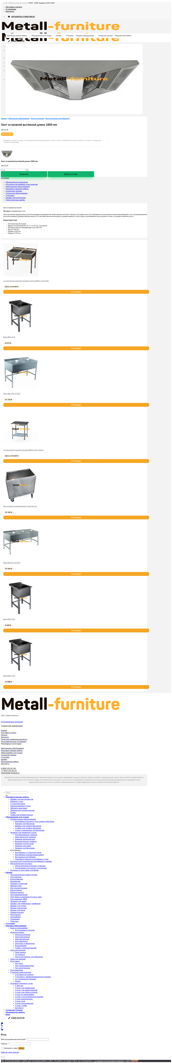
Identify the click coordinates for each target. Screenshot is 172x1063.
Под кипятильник (22, 968)
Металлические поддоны (21, 864)
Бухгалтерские (16, 879)
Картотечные (16, 890)
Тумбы (13, 813)
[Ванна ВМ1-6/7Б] (20, 333)
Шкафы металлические (16, 198)
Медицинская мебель (123, 36)
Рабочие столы (16, 801)
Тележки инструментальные (22, 810)
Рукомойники (21, 946)
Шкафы (59, 36)
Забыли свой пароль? (10, 1052)
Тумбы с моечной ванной (25, 948)
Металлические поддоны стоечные (30, 866)
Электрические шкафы (15, 200)
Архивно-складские (18, 884)
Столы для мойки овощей (26, 990)
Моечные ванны (17, 932)
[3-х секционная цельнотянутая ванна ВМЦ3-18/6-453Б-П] (20, 446)
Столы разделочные (24, 999)
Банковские (15, 881)
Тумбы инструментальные (21, 815)
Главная (4, 118)
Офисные (14, 921)
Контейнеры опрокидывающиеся (29, 855)
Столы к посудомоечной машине (29, 997)
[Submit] (6, 795)
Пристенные (20, 952)
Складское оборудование (16, 193)
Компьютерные (17, 892)
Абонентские (16, 886)
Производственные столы (21, 983)
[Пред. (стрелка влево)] (2, 1059)
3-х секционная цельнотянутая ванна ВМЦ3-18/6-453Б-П (23, 450)
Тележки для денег (23, 846)
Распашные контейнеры (25, 857)
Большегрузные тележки (26, 841)
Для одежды (16, 877)
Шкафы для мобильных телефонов (25, 904)
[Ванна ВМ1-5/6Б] (20, 615)
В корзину (24, 174)
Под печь (19, 963)
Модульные (15, 915)
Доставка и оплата (14, 7)
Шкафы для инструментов (21, 799)
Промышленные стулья (20, 806)
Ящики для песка (17, 910)
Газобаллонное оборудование (23, 819)
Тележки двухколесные (25, 839)
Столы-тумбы (21, 1006)
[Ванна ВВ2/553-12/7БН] (20, 389)
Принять (134, 1061)
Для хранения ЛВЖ (18, 899)
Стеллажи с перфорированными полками (33, 977)
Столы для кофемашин (25, 988)
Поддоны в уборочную (25, 943)
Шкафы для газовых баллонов (28, 826)
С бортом (19, 986)
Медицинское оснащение (17, 182)
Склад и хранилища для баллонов (29, 830)
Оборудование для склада (41, 36)
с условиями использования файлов (108, 1061)
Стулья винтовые (17, 804)
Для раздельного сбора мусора (23, 875)
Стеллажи (69, 36)
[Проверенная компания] (12, 722)
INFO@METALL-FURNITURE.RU (23, 17)
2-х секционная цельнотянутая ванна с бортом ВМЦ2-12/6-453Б (26, 281)
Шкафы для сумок (18, 906)
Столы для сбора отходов (26, 992)
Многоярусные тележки (25, 837)
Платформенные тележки (26, 835)
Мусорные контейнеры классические (22, 184)
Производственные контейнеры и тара (31, 859)
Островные (20, 955)
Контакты (10, 11)
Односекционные (22, 935)
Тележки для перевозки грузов (23, 833)
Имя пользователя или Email (14, 1039)
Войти (21, 1048)
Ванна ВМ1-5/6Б (9, 619)
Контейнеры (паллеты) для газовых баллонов (34, 821)
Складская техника (105, 36)
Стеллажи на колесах (24, 975)
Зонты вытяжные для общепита (57, 118)
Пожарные (15, 919)
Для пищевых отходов (25, 930)
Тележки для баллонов (25, 824)
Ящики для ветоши (18, 908)
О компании (11, 9)
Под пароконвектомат (24, 966)
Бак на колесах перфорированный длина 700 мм (20, 506)
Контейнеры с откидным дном (28, 852)
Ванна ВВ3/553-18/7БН (11, 562)
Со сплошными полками (25, 979)
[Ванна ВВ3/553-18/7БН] (20, 558)
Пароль (5, 1044)
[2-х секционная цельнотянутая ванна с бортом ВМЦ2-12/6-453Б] (20, 277)
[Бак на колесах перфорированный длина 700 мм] (20, 502)
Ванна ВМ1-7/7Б (9, 676)
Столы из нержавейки (24, 994)
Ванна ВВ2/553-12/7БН (11, 393)
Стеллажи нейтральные (20, 972)
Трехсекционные (22, 939)
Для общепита (21, 941)
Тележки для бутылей (24, 844)
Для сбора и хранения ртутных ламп (26, 897)
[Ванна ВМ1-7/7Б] (20, 671)
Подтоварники (16, 970)
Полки (17, 981)
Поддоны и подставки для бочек (24, 870)
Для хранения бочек (19, 895)
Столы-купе (20, 1001)
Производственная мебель (17, 36)
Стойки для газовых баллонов (28, 828)
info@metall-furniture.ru (10, 773)
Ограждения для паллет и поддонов (31, 868)
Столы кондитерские (24, 1003)
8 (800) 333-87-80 (17, 41)
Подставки (15, 961)
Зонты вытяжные (37, 118)
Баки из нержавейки (19, 928)
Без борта (19, 1008)
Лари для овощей (18, 959)
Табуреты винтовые (18, 808)
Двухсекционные (22, 937)
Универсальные (17, 912)
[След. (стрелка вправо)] (4, 1059)
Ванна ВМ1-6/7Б (9, 337)
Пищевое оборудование (85, 36)
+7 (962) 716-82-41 (9, 771)
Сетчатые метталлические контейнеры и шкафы (31, 861)
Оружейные (15, 917)
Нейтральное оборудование (18, 118)
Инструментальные (18, 888)
